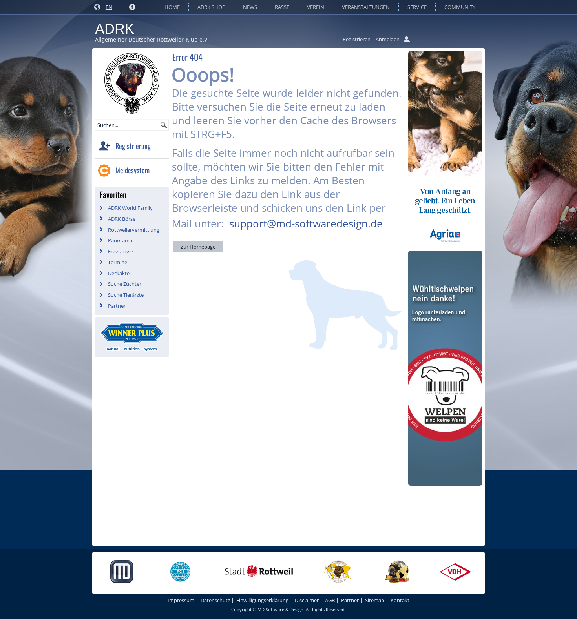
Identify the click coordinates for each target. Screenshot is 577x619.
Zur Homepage (198, 246)
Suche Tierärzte (126, 294)
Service (417, 7)
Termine (117, 262)
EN (109, 7)
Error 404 (187, 57)
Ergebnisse (120, 251)
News (250, 7)
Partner (117, 305)
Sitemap (374, 600)
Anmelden (388, 39)
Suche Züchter (124, 283)
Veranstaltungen (366, 7)
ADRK (114, 29)
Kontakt (400, 600)
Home (172, 7)
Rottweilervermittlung (133, 229)
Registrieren (357, 39)
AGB (330, 600)
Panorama (120, 240)
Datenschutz (215, 600)
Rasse (282, 7)
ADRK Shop (211, 7)
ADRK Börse (121, 218)
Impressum (181, 600)
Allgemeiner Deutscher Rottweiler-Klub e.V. (152, 39)
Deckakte (119, 273)
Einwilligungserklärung (262, 600)
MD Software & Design (280, 609)
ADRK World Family (130, 207)
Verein (315, 7)
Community (459, 7)
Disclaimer (307, 600)
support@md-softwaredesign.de (306, 223)
